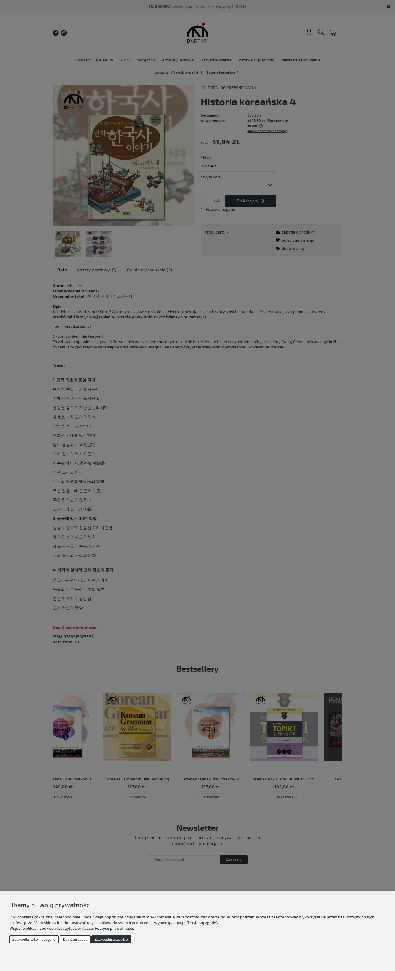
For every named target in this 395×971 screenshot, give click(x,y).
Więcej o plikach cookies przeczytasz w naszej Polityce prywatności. (71, 928)
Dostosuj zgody (75, 940)
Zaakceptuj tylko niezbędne (34, 940)
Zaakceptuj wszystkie (111, 940)
